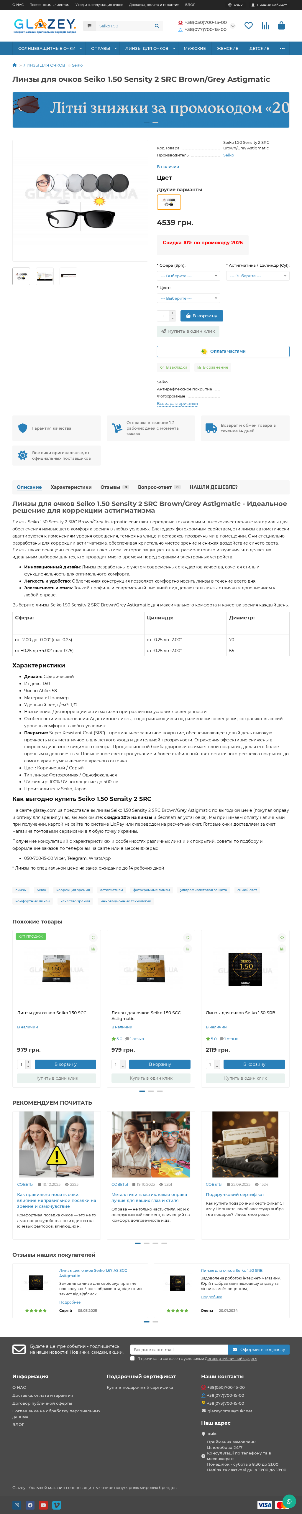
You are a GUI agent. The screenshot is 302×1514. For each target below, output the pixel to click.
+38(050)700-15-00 (206, 22)
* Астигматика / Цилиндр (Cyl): (258, 265)
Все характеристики (177, 403)
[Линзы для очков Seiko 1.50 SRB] (177, 1282)
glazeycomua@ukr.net (230, 1411)
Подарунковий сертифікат (235, 1194)
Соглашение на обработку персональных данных (56, 1414)
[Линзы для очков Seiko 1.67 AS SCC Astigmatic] (36, 1282)
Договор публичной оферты (42, 1403)
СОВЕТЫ (25, 1184)
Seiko (77, 65)
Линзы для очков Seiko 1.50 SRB (240, 1012)
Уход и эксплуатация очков (99, 5)
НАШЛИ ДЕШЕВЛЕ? (214, 487)
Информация (30, 1376)
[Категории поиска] (89, 26)
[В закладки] (93, 937)
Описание (29, 487)
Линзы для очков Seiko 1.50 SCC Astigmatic (146, 1015)
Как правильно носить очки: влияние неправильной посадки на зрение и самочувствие (56, 1200)
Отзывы (114, 487)
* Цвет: (163, 287)
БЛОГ (190, 5)
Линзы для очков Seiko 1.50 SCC (51, 1012)
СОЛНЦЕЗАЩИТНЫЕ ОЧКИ (47, 48)
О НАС (18, 5)
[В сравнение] (93, 948)
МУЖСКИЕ (195, 48)
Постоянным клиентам (49, 5)
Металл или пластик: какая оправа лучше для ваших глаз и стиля (149, 1197)
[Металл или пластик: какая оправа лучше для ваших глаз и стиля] (151, 1144)
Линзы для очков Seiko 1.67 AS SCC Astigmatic (93, 1273)
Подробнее (70, 1302)
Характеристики (71, 487)
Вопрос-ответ (158, 487)
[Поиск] (157, 26)
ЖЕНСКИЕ (227, 48)
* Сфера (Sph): (171, 265)
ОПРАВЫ (100, 48)
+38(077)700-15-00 (205, 29)
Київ (212, 1433)
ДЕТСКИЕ (259, 48)
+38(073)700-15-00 (225, 1403)
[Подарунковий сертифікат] (245, 1144)
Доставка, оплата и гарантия (154, 5)
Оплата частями (228, 351)
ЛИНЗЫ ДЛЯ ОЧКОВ (146, 48)
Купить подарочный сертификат (141, 1387)
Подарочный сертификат (141, 1376)
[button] (22, 110)
